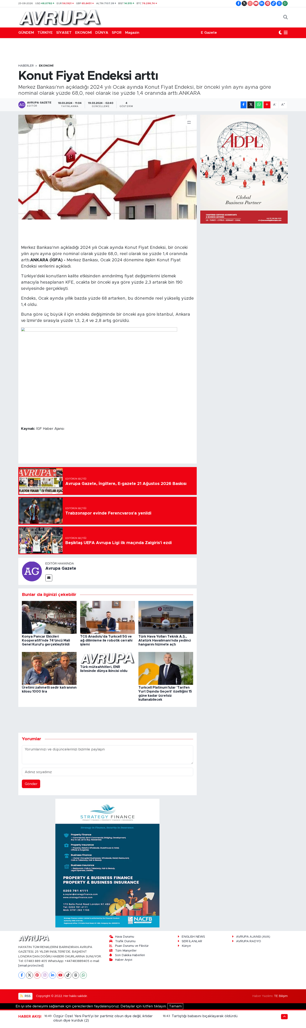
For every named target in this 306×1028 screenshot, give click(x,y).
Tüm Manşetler (126, 950)
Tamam (175, 1006)
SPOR (117, 32)
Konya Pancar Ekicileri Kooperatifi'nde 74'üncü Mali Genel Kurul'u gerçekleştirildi (46, 640)
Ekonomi (46, 65)
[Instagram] (44, 975)
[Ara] (285, 17)
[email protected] (31, 965)
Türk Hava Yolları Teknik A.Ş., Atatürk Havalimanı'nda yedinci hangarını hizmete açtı (164, 640)
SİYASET (64, 32)
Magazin (132, 32)
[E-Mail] (48, 577)
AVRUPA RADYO (248, 941)
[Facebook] (21, 975)
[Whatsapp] (83, 975)
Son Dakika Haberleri (130, 955)
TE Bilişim (281, 996)
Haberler (26, 65)
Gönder (31, 784)
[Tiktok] (68, 975)
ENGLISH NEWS (193, 936)
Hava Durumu (124, 936)
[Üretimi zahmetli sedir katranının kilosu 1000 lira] (49, 668)
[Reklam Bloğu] (107, 863)
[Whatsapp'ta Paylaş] (258, 104)
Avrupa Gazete (60, 568)
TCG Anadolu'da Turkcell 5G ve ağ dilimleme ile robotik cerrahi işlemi (106, 640)
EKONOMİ (83, 32)
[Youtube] (60, 975)
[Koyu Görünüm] (280, 32)
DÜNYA (101, 32)
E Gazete (209, 32)
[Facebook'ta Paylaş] (243, 104)
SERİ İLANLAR (192, 941)
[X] (29, 975)
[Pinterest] (37, 975)
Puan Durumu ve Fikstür (132, 945)
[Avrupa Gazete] (60, 17)
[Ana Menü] (286, 32)
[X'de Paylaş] (250, 104)
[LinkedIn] (52, 975)
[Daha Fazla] (267, 104)
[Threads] (75, 975)
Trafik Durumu (125, 941)
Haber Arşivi (123, 959)
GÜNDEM (26, 32)
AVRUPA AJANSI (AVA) (253, 936)
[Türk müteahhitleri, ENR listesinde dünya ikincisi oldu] (107, 658)
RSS (27, 996)
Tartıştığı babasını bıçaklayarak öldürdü (205, 1016)
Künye (186, 945)
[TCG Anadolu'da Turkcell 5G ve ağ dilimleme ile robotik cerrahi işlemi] (107, 617)
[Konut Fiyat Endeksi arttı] (107, 167)
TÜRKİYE (45, 32)
